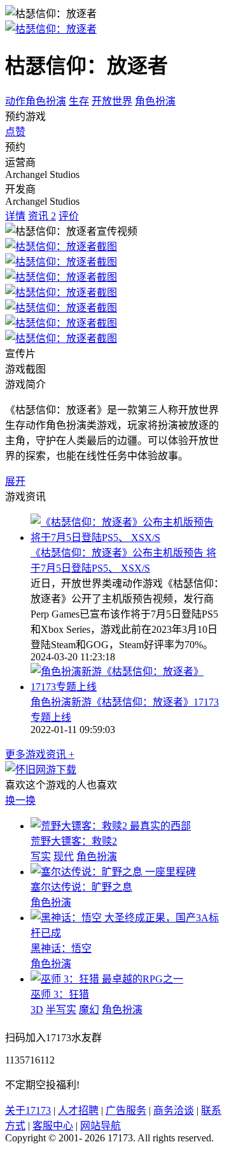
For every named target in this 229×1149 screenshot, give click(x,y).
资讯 (42, 216)
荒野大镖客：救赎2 (74, 841)
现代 (63, 856)
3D (37, 1009)
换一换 (20, 800)
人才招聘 (78, 1110)
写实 (41, 856)
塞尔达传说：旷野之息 (81, 887)
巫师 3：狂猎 (60, 994)
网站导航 (100, 1125)
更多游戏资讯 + (39, 754)
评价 (69, 216)
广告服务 (126, 1110)
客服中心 (52, 1125)
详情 (15, 216)
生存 (79, 101)
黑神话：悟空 (61, 948)
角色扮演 (155, 101)
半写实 (61, 1009)
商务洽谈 (173, 1110)
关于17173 (28, 1110)
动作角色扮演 (35, 101)
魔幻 (89, 1009)
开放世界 (112, 101)
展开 (15, 481)
